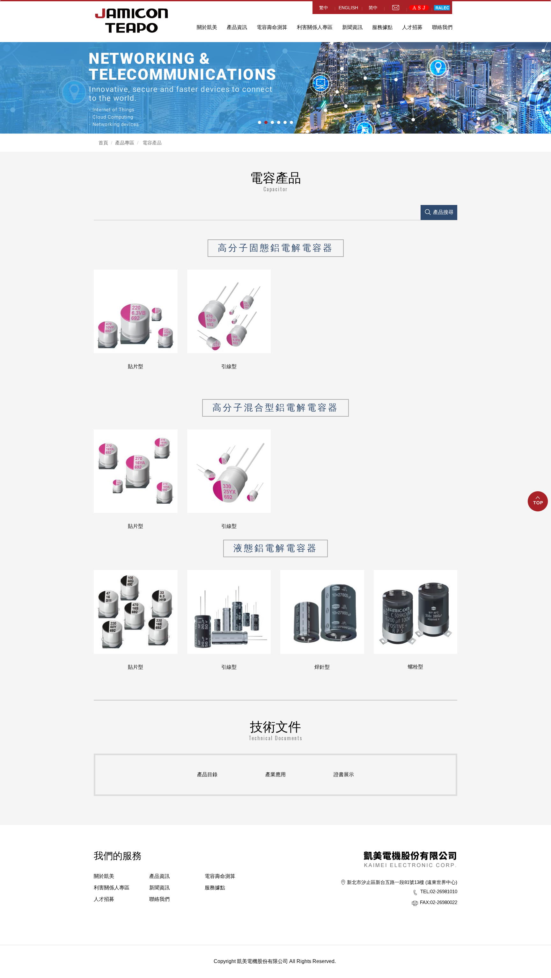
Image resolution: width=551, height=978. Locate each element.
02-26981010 (438, 891)
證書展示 (344, 774)
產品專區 (124, 142)
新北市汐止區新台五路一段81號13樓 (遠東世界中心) (402, 882)
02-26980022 (438, 902)
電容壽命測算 (272, 27)
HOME (132, 20)
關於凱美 (104, 876)
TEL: (425, 891)
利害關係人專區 (315, 27)
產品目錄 (207, 774)
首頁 (103, 142)
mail (395, 7)
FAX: (425, 902)
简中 (373, 7)
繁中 (323, 7)
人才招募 (104, 899)
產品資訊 (237, 27)
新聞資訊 (352, 27)
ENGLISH (348, 7)
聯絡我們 (442, 27)
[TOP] (538, 505)
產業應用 (275, 774)
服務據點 (215, 887)
